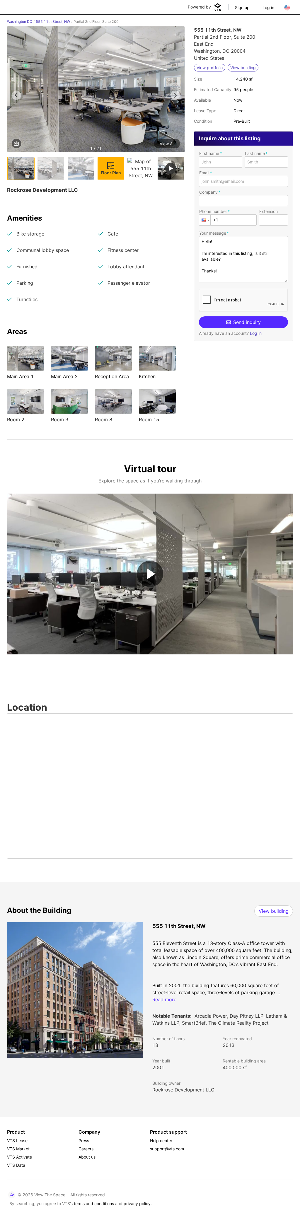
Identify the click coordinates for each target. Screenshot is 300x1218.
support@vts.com (167, 1148)
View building (274, 911)
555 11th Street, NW (53, 21)
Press (84, 1140)
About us (87, 1156)
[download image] (16, 143)
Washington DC (19, 21)
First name (209, 153)
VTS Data (16, 1165)
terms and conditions (94, 1203)
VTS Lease (17, 1140)
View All (167, 143)
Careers (86, 1148)
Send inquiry (247, 322)
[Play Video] (150, 574)
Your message (212, 233)
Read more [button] (164, 999)
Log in (268, 7)
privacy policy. (138, 1203)
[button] (96, 90)
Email (204, 172)
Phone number (213, 211)
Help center (161, 1140)
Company (208, 192)
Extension (268, 211)
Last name (255, 153)
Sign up (242, 7)
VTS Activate (19, 1156)
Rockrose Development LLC (183, 1090)
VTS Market (18, 1148)
